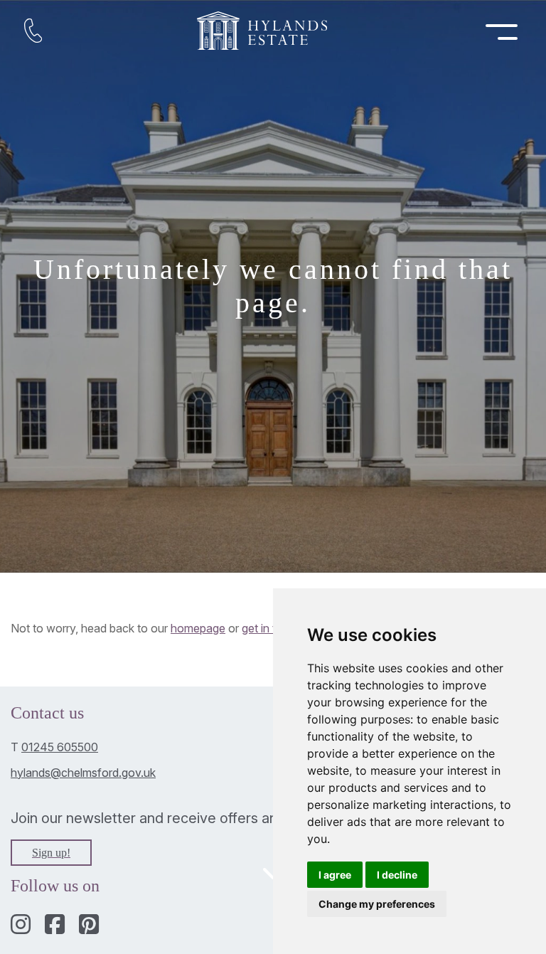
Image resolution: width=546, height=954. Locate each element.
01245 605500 (59, 747)
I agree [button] (334, 875)
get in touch (272, 628)
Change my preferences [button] (376, 904)
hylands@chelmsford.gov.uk (83, 772)
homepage (198, 628)
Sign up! (51, 853)
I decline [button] (397, 875)
